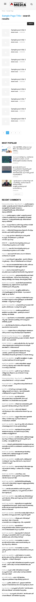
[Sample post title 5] (6, 82)
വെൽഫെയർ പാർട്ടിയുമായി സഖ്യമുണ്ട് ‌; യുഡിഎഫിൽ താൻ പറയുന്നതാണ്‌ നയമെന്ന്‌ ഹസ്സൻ (16, 461)
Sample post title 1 (18, 40)
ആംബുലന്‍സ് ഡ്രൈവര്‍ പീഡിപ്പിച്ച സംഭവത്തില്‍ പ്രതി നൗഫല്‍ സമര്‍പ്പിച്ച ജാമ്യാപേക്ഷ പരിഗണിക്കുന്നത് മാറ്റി (16, 535)
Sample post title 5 (18, 79)
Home (3, 11)
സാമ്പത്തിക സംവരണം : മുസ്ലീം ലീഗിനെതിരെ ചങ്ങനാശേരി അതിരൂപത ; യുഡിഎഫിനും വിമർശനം (16, 542)
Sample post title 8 (18, 109)
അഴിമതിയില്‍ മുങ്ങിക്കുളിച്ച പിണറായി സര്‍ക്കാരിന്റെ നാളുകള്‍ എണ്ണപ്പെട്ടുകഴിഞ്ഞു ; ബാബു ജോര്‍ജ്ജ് (18, 483)
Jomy (3, 225)
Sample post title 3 (18, 60)
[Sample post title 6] (6, 92)
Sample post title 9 (18, 119)
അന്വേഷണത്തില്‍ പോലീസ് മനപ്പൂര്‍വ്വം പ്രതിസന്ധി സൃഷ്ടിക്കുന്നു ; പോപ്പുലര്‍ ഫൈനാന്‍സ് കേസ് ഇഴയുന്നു (17, 490)
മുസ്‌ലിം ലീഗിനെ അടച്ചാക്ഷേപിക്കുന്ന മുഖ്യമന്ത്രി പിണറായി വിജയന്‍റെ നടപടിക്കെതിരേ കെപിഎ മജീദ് (14, 398)
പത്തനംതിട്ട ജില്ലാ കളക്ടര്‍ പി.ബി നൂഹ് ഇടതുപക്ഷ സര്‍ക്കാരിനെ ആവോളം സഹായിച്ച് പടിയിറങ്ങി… (16, 365)
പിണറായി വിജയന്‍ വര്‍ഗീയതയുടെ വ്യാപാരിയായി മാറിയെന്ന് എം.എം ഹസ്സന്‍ (17, 411)
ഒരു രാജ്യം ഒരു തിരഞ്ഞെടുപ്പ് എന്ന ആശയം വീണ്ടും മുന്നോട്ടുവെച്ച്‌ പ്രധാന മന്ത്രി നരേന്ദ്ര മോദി (17, 498)
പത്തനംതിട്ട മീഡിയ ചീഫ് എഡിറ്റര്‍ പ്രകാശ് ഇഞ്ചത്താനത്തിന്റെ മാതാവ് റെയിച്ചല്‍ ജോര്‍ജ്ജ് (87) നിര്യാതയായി (17, 345)
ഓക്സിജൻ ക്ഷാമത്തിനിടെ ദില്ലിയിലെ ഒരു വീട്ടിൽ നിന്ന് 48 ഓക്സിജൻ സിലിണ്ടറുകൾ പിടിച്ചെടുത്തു (17, 285)
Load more (17, 194)
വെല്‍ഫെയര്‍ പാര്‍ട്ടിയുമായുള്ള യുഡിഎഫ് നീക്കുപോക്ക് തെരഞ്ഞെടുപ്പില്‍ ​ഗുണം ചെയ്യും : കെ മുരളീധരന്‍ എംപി (17, 439)
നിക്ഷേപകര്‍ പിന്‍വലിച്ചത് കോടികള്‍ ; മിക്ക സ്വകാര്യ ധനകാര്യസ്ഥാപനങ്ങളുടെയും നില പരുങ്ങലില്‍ (16, 520)
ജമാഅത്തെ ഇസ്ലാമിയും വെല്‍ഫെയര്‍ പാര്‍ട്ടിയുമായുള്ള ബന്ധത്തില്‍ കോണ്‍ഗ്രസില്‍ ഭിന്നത (16, 453)
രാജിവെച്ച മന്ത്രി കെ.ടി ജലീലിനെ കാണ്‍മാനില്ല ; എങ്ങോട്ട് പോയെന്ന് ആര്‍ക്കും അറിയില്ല (15, 312)
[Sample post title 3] (6, 62)
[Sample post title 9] (6, 121)
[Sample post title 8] (6, 111)
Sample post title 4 (18, 69)
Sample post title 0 (18, 30)
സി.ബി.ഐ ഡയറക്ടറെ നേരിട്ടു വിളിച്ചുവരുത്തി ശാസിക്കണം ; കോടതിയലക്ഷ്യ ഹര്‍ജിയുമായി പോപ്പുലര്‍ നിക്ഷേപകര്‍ (15, 391)
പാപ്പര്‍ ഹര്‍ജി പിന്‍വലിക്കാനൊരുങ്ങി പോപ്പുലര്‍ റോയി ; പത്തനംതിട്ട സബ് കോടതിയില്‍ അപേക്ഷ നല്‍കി (18, 564)
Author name (14, 32)
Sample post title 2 (18, 50)
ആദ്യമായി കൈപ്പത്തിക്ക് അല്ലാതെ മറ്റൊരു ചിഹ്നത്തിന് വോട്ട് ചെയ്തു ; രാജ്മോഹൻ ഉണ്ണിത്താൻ (16, 431)
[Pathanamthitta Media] (18, 4)
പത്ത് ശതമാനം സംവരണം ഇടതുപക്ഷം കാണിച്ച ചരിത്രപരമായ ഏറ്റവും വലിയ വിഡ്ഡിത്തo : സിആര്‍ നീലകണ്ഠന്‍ (17, 557)
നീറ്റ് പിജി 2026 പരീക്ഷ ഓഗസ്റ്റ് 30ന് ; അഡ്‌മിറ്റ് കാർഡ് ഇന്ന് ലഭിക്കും (22, 148)
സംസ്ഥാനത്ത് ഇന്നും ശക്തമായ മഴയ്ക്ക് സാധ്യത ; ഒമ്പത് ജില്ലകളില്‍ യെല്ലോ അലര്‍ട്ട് (23, 158)
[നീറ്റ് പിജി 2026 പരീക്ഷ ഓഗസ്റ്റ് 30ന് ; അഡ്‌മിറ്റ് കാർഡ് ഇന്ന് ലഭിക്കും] (7, 149)
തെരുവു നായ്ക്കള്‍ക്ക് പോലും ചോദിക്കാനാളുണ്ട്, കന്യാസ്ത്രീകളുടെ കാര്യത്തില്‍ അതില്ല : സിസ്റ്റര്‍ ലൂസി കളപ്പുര (17, 299)
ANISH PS (4, 243)
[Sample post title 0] (6, 33)
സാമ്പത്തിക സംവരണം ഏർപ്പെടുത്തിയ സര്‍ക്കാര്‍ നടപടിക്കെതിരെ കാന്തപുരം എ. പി (17, 550)
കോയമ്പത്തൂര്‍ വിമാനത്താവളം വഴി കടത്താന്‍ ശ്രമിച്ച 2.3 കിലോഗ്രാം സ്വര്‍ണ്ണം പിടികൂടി (17, 468)
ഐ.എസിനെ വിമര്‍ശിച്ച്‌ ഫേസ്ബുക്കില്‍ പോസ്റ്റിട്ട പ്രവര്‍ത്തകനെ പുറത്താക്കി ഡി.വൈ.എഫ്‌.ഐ (16, 237)
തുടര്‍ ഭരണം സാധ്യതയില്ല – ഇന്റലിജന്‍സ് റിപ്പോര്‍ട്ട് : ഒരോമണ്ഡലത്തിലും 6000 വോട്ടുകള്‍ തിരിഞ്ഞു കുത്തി (17, 320)
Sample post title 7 (18, 99)
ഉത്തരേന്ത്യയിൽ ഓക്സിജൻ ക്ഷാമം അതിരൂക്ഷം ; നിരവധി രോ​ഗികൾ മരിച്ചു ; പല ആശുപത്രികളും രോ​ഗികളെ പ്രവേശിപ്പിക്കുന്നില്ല (17, 277)
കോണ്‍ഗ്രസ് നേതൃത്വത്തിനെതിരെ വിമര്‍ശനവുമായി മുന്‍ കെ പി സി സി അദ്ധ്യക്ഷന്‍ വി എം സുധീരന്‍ (17, 527)
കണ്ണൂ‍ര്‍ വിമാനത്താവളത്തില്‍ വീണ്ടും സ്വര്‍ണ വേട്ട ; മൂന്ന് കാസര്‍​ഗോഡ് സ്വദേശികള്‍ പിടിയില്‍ (17, 418)
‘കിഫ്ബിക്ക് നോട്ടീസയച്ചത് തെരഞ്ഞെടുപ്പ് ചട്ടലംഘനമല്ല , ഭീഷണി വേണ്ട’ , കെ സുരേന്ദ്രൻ (18, 338)
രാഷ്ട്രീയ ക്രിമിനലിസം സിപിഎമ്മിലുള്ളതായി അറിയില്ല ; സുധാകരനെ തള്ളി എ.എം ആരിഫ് (16, 292)
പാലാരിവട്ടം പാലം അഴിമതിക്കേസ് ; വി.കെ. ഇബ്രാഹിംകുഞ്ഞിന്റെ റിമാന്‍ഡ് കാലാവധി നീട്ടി (15, 476)
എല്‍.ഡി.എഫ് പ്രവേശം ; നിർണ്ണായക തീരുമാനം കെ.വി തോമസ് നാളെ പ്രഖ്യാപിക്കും (16, 373)
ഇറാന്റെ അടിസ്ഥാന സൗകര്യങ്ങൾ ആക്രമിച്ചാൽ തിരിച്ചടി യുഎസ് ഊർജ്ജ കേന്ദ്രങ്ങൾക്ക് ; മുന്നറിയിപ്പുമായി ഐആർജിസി (23, 170)
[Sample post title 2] (6, 52)
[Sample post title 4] (6, 72)
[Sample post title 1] (6, 42)
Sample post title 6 (18, 89)
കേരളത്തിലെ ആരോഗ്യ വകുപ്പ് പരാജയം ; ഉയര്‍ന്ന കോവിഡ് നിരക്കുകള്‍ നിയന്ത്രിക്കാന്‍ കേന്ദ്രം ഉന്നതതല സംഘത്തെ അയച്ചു (17, 352)
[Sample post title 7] (6, 102)
